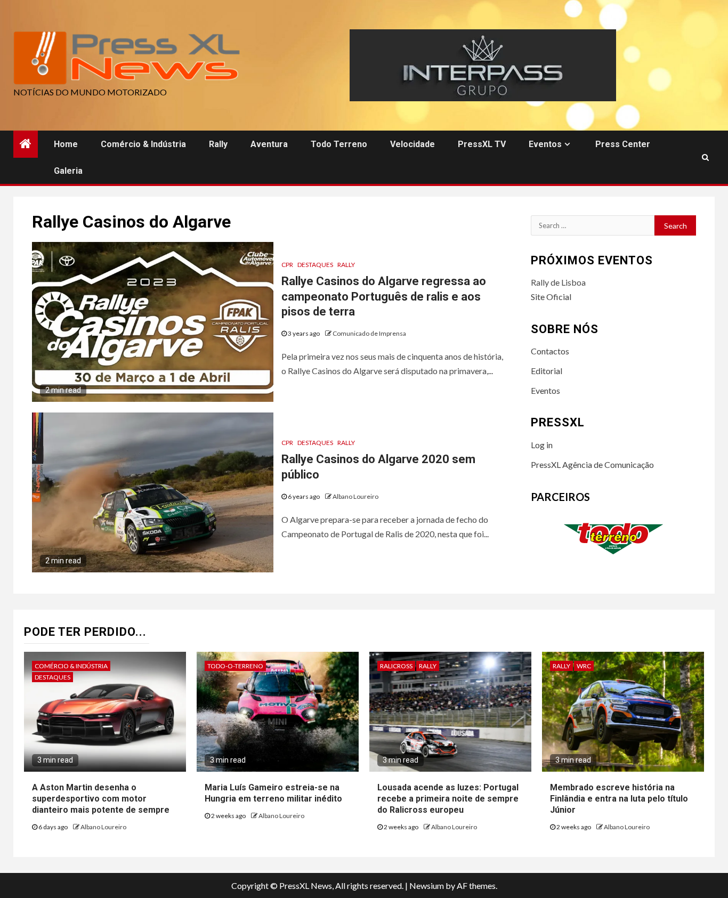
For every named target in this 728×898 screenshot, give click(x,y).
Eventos (545, 144)
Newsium (426, 885)
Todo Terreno (339, 144)
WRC (584, 666)
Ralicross (396, 666)
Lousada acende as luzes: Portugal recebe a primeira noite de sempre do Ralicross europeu (448, 798)
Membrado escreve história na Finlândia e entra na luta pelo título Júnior (619, 798)
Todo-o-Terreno (235, 666)
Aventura (269, 144)
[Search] (705, 157)
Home (66, 144)
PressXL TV (482, 144)
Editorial (546, 371)
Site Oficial (551, 297)
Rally (218, 144)
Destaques (315, 265)
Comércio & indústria (143, 144)
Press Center (622, 144)
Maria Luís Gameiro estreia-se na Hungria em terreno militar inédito (273, 793)
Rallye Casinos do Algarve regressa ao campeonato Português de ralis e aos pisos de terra (383, 296)
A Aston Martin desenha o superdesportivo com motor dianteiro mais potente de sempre (100, 798)
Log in (542, 445)
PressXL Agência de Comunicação (592, 464)
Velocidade (412, 144)
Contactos (550, 351)
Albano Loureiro (355, 496)
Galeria (68, 171)
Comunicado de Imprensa (369, 333)
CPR (287, 265)
